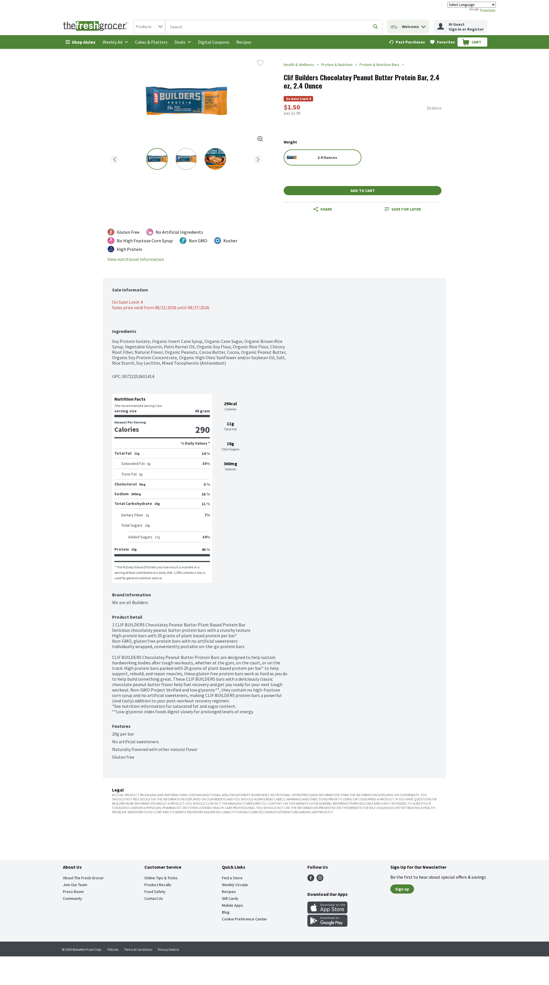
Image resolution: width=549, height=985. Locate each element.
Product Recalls (157, 884)
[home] (96, 26)
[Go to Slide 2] (186, 159)
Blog (226, 912)
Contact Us (153, 898)
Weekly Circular (235, 884)
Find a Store (232, 877)
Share (326, 209)
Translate (488, 10)
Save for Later (406, 209)
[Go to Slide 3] (215, 159)
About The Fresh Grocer (83, 877)
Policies (113, 949)
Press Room (73, 891)
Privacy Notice (168, 949)
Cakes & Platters (151, 42)
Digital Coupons (213, 42)
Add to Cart (363, 190)
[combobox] (149, 26)
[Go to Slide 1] (157, 159)
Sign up (402, 889)
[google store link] (327, 925)
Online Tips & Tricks (161, 877)
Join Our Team (75, 884)
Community (72, 898)
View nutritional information (136, 259)
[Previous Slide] (115, 158)
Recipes (243, 42)
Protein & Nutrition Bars (379, 64)
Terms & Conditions (138, 949)
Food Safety (155, 891)
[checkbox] (260, 62)
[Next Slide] (258, 158)
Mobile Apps (232, 905)
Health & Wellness (299, 64)
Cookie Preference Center (244, 919)
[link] (406, 42)
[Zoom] (260, 139)
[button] (423, 25)
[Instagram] (320, 879)
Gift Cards (230, 898)
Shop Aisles (84, 42)
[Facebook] (310, 879)
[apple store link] (327, 912)
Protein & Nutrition (337, 64)
